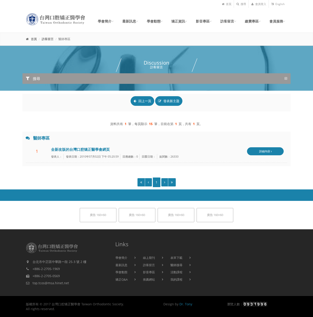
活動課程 (176, 272)
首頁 (228, 4)
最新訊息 (121, 265)
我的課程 (176, 279)
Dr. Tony (185, 304)
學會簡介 (121, 258)
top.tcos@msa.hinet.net (51, 283)
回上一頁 (144, 101)
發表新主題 (170, 101)
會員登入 (260, 4)
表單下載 (176, 258)
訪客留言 (48, 39)
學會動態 (121, 272)
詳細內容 (265, 151)
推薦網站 (149, 279)
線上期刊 (149, 258)
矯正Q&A (121, 279)
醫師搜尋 (176, 265)
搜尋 (243, 4)
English (280, 4)
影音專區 (149, 272)
